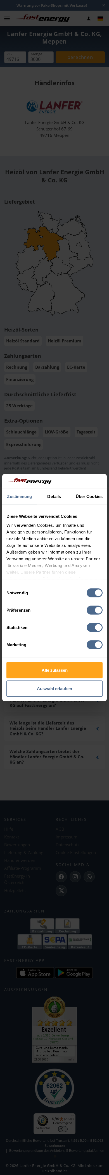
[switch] (95, 610)
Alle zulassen (55, 670)
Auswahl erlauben (54, 688)
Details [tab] (54, 496)
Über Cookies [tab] (89, 496)
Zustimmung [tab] (19, 496)
